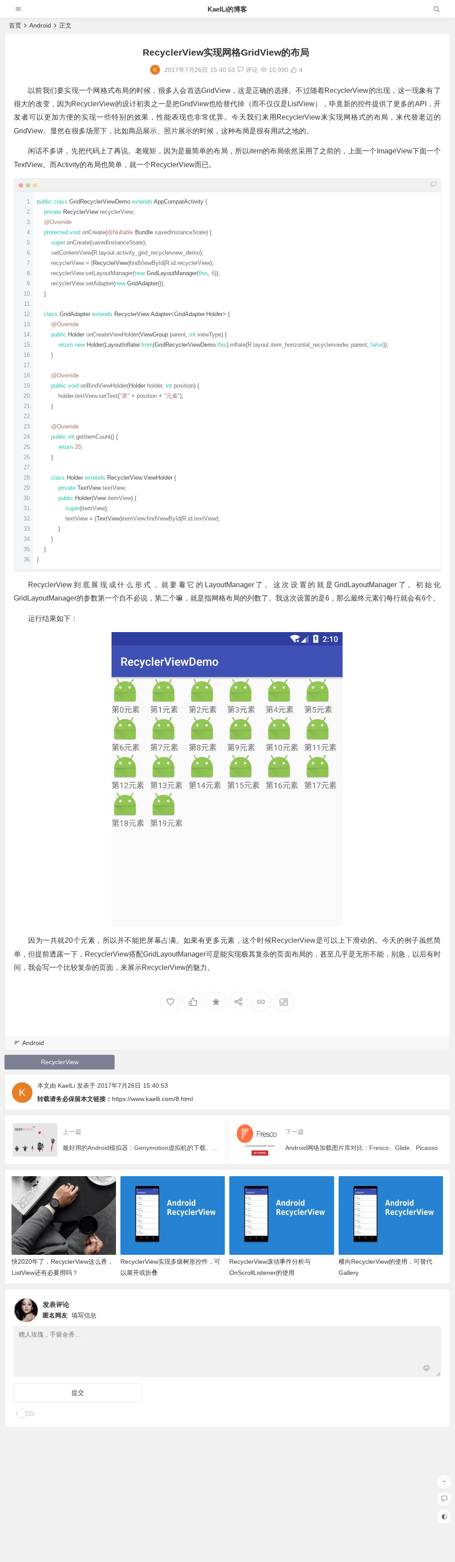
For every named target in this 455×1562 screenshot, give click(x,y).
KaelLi (66, 1085)
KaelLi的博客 (227, 9)
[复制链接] (261, 1002)
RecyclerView (60, 1061)
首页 (15, 25)
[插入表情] (426, 1369)
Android (40, 25)
